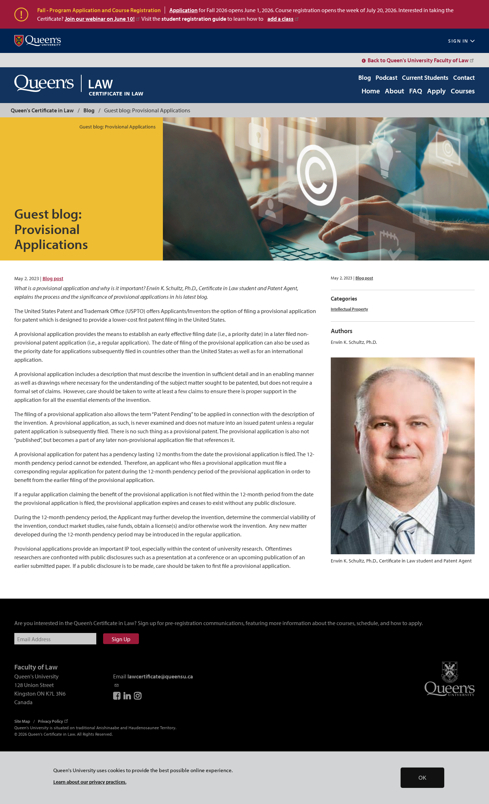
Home (371, 91)
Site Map (22, 721)
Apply (436, 91)
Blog (364, 77)
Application (183, 10)
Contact (464, 77)
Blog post (53, 278)
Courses (463, 91)
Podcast (386, 77)
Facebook (117, 695)
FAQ (415, 91)
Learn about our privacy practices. (89, 782)
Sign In (458, 41)
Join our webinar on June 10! (100, 18)
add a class (280, 18)
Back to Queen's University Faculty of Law (418, 60)
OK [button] (422, 778)
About (394, 91)
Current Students (425, 77)
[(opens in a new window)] (37, 41)
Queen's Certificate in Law (42, 110)
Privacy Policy (50, 721)
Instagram (138, 695)
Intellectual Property (349, 309)
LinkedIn (128, 695)
